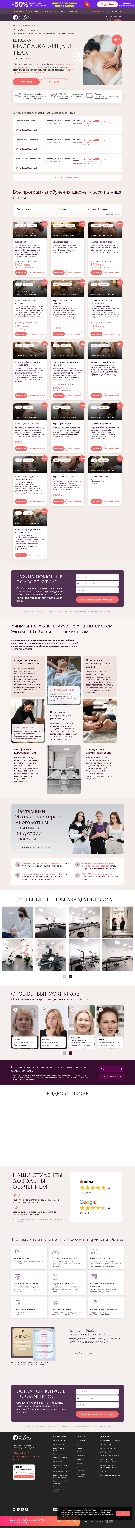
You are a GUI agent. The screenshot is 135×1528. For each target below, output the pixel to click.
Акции (63, 11)
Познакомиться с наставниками (34, 847)
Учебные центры (106, 1444)
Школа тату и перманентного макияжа (58, 1489)
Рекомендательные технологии (111, 1475)
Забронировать (110, 122)
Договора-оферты (82, 611)
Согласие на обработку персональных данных (108, 1466)
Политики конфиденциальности (100, 611)
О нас (79, 1444)
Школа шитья (57, 1461)
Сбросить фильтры (112, 214)
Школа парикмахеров (60, 1471)
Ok (123, 1513)
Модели (79, 1448)
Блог (78, 1467)
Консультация (21, 272)
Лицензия (103, 1471)
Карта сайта (81, 1471)
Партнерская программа (81, 1476)
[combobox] (78, 583)
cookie (62, 1512)
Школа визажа (58, 1454)
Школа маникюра (59, 1440)
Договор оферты (106, 1452)
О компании (33, 11)
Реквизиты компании (107, 1448)
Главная (15, 25)
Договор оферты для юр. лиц (110, 1456)
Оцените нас (24, 1476)
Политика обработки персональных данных (108, 1460)
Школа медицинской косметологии (60, 1482)
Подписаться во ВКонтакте (109, 1076)
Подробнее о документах (84, 1353)
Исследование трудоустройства (111, 1440)
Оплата (79, 1463)
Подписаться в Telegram (108, 1069)
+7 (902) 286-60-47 (114, 16)
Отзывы (79, 1452)
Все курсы (54, 81)
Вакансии (80, 1459)
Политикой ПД (65, 1516)
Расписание (54, 11)
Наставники (72, 11)
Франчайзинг (81, 1456)
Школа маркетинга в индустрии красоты (60, 1476)
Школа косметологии (60, 1444)
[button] (64, 976)
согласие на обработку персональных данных (77, 1514)
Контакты (44, 11)
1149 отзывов (31, 1472)
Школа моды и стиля (60, 1458)
